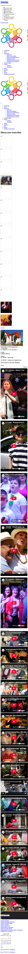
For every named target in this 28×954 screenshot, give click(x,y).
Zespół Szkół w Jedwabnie (7, 927)
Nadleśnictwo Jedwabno (6, 931)
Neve (2, 949)
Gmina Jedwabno (5, 920)
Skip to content (4, 1)
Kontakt (6, 69)
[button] (4, 2)
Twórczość (9, 67)
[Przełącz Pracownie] (26, 108)
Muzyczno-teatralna (11, 56)
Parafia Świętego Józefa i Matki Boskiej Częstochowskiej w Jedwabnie (12, 929)
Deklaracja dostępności (9, 74)
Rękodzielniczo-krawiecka (13, 60)
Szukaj (2, 365)
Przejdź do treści (4, 22)
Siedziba (9, 65)
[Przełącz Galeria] (26, 119)
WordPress (12, 949)
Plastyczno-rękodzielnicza (13, 57)
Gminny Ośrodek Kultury (7, 923)
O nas (5, 51)
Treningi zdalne (7, 62)
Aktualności (7, 50)
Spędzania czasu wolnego (13, 61)
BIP (5, 71)
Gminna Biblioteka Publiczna (7, 921)
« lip (2, 947)
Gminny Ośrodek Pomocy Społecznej (5, 925)
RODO (5, 72)
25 (3, 943)
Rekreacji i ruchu (11, 58)
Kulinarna (9, 54)
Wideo (5, 68)
